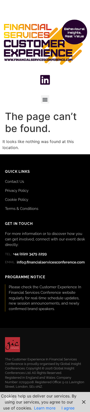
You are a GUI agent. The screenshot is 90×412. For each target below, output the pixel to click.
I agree (68, 407)
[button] (45, 99)
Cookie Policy (16, 199)
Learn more (45, 407)
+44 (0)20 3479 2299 (26, 254)
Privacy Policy (16, 190)
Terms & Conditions (21, 208)
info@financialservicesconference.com (45, 262)
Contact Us (14, 181)
